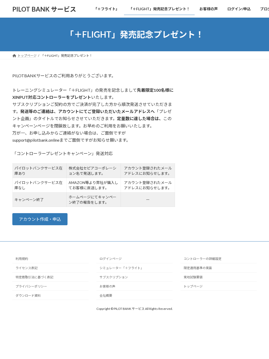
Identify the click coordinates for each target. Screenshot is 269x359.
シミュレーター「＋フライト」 (122, 268)
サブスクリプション (114, 277)
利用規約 (21, 259)
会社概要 (106, 295)
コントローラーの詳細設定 (202, 259)
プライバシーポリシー (31, 286)
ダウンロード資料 (28, 295)
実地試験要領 (193, 277)
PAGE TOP (257, 343)
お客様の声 (107, 286)
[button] (40, 219)
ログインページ (111, 259)
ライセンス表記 (26, 268)
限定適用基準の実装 (198, 268)
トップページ (193, 286)
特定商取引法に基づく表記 (34, 277)
